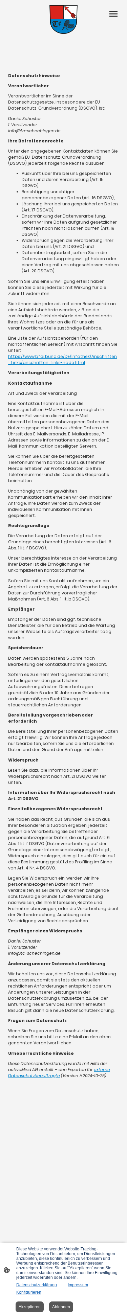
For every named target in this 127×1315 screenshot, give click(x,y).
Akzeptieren (30, 1307)
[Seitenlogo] (63, 19)
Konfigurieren (28, 1292)
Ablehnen (61, 1307)
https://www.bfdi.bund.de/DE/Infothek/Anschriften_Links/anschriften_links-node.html (62, 359)
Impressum (78, 1285)
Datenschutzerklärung (36, 1285)
